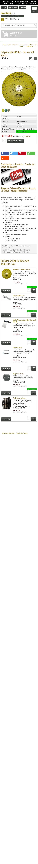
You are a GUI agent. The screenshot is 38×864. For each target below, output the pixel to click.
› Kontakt (22, 8)
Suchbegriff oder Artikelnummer (13, 25)
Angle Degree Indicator (19, 398)
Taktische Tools (21, 433)
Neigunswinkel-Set (18, 374)
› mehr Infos (6, 291)
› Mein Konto (12, 8)
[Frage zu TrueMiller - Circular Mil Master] (35, 59)
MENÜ (34, 11)
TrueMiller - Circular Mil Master (21, 270)
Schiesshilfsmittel (8, 433)
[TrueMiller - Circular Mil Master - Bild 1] (6, 110)
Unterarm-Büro (17, 348)
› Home (4, 8)
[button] (5, 153)
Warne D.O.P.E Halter (18, 296)
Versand (27, 136)
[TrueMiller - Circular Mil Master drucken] (30, 59)
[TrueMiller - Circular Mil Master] (19, 89)
